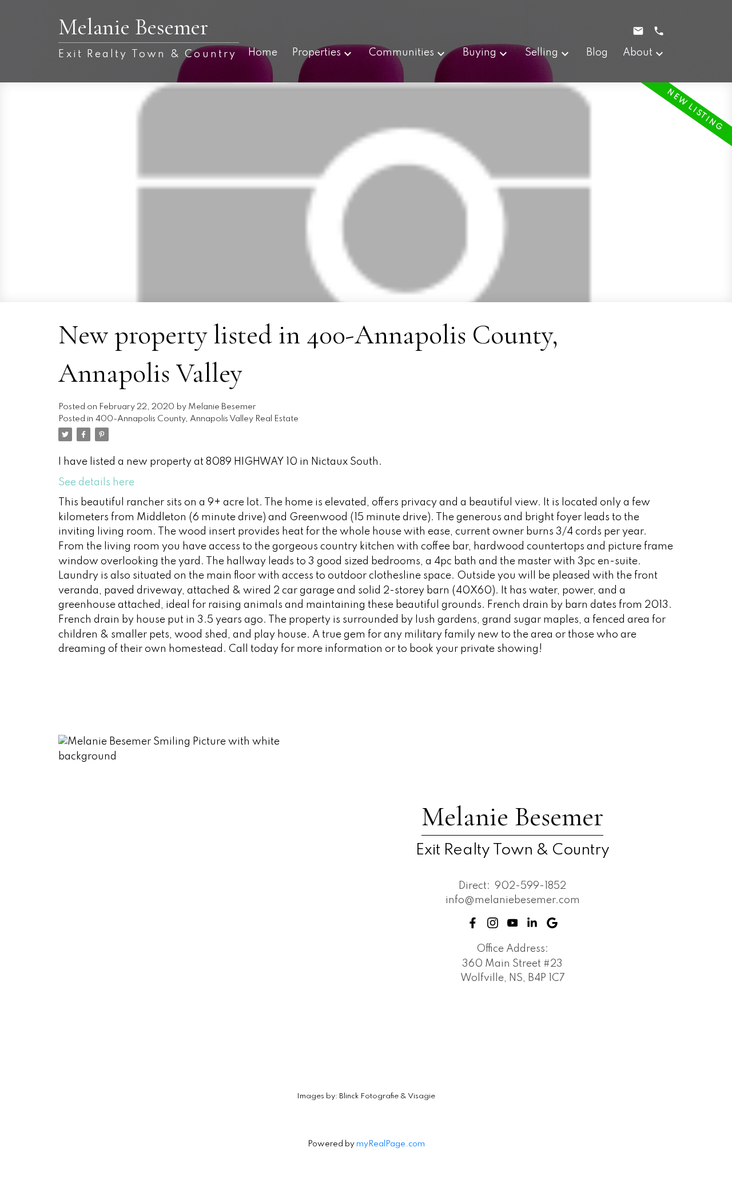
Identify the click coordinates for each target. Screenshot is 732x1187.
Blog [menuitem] (597, 53)
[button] (472, 922)
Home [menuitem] (262, 53)
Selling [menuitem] (541, 53)
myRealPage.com (390, 1144)
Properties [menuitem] (316, 53)
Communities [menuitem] (401, 53)
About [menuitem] (638, 53)
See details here (96, 482)
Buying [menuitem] (479, 53)
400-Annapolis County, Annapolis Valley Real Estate (197, 419)
